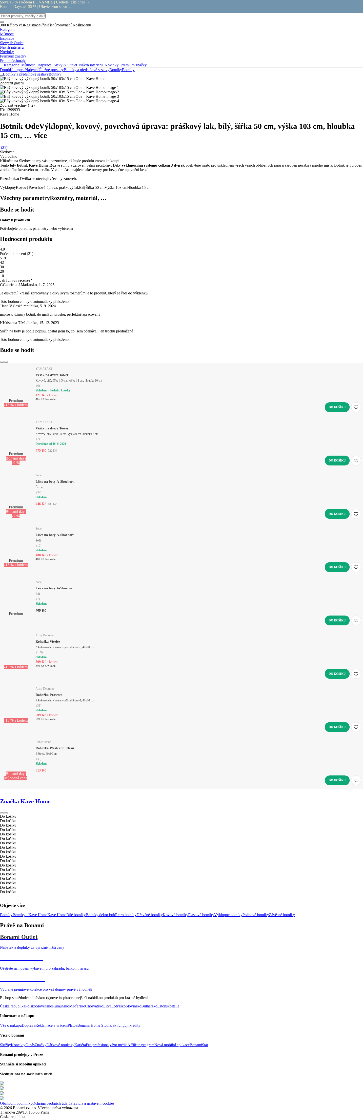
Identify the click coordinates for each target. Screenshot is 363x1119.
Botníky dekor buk (100, 915)
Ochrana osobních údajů (51, 1103)
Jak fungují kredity (125, 1025)
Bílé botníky (76, 915)
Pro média (119, 1045)
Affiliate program (140, 1045)
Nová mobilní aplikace (172, 1045)
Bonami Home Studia (94, 1025)
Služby (5, 1045)
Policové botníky (255, 915)
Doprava (28, 1025)
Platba (72, 1025)
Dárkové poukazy (60, 1045)
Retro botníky (126, 915)
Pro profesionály (99, 1045)
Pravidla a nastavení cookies (92, 1103)
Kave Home (56, 915)
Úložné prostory (51, 70)
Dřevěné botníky (150, 915)
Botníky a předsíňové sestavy (86, 70)
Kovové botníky (175, 915)
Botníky (128, 70)
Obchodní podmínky (16, 1103)
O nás (30, 1045)
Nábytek (32, 70)
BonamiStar (199, 1045)
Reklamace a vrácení (51, 1025)
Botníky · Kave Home (30, 915)
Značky (40, 1045)
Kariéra (80, 1045)
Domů (5, 70)
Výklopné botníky (228, 915)
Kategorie (17, 70)
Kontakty (18, 1045)
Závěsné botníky (282, 915)
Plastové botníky (201, 915)
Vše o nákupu (11, 1025)
